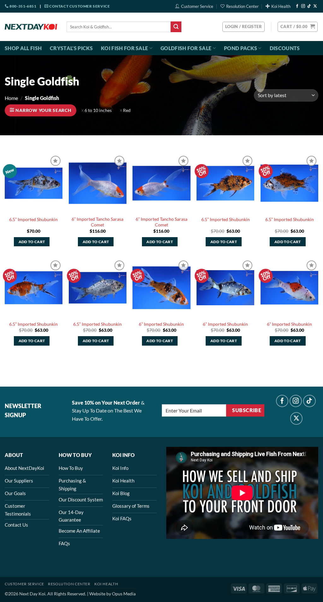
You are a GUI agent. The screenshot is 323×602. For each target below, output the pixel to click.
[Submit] (176, 26)
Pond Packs (240, 48)
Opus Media (124, 593)
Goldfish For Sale (186, 48)
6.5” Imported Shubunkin (33, 219)
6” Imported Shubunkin (161, 324)
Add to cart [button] (32, 242)
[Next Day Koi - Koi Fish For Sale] (31, 27)
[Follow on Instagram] (303, 6)
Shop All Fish (23, 48)
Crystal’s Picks (71, 48)
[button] (298, 27)
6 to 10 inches (98, 110)
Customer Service (197, 6)
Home (11, 98)
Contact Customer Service (79, 6)
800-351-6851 (22, 6)
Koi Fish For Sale (124, 48)
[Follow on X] (315, 6)
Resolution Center (242, 6)
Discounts (285, 48)
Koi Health (281, 6)
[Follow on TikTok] (309, 6)
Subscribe (246, 410)
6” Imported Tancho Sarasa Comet (97, 222)
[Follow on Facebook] (297, 6)
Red (127, 110)
